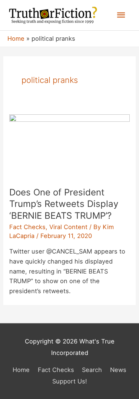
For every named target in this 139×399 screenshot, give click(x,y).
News (118, 369)
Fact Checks (27, 227)
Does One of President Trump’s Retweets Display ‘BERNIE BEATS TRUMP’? (63, 204)
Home (21, 369)
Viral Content (68, 227)
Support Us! (69, 381)
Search (92, 369)
